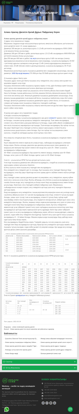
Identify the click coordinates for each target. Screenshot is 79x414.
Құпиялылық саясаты (25, 405)
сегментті (52, 118)
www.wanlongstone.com (52, 398)
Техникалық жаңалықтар (34, 23)
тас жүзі (33, 58)
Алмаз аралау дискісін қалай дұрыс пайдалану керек (58, 350)
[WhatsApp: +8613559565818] (77, 109)
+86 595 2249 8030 (50, 390)
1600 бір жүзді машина (20, 73)
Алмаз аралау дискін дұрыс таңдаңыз (53, 346)
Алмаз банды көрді (11, 353)
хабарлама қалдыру (70, 409)
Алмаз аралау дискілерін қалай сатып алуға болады (58, 342)
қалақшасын (20, 295)
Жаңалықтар (19, 23)
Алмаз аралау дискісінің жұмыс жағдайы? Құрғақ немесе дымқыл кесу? (29, 346)
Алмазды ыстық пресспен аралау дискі (18, 350)
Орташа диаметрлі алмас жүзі (51, 353)
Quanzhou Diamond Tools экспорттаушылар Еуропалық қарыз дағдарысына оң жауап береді (36, 338)
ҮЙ (12, 23)
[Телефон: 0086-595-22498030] (77, 105)
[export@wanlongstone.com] (77, 113)
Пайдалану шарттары (9, 405)
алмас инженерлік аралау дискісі (23, 327)
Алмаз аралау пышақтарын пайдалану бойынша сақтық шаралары (27, 342)
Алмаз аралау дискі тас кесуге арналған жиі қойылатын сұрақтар (32, 329)
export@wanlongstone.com (53, 395)
